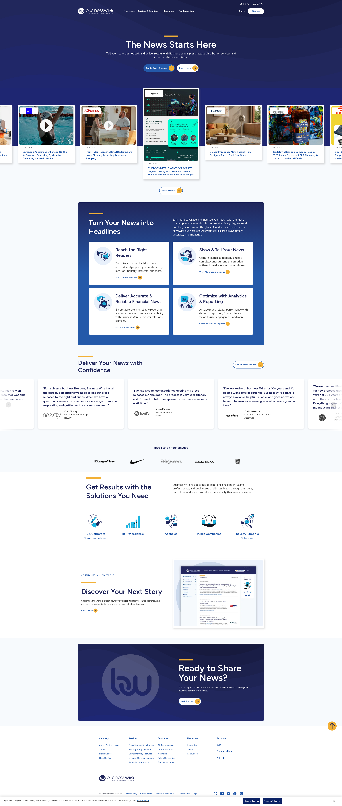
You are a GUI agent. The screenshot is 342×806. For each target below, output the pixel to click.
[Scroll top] (332, 726)
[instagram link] (241, 793)
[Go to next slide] (333, 404)
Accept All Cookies (272, 801)
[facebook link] (234, 793)
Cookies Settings (251, 801)
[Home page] (95, 11)
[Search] (241, 4)
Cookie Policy (143, 800)
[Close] (334, 801)
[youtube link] (228, 793)
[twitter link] (215, 793)
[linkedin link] (222, 793)
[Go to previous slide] (8, 404)
